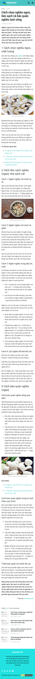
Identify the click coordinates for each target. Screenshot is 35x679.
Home (3, 9)
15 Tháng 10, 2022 (6, 23)
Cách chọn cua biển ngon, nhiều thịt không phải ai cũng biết (21, 613)
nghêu (20, 56)
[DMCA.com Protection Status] (27, 675)
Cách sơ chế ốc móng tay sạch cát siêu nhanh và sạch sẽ (21, 630)
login (7, 608)
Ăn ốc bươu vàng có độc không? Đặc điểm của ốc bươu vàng (22, 621)
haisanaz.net (29, 598)
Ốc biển (8, 9)
